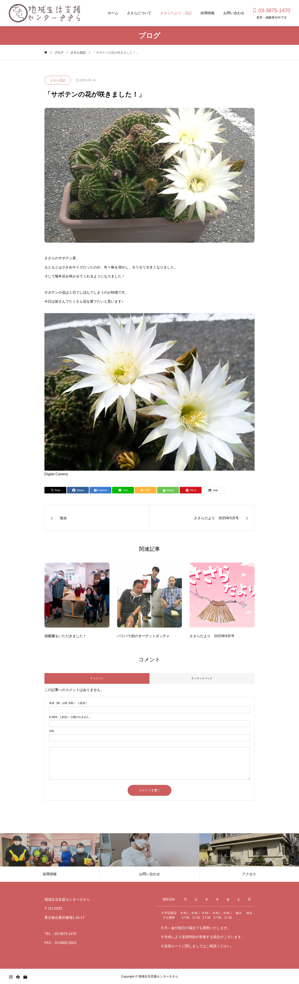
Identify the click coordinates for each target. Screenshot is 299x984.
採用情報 (208, 13)
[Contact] (25, 977)
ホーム (113, 13)
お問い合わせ (233, 13)
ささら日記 (57, 80)
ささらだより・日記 (176, 13)
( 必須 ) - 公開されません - (69, 717)
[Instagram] (11, 977)
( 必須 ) (67, 703)
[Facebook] (18, 977)
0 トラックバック (202, 678)
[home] (45, 52)
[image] (76, 598)
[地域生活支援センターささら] (44, 13)
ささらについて (139, 13)
